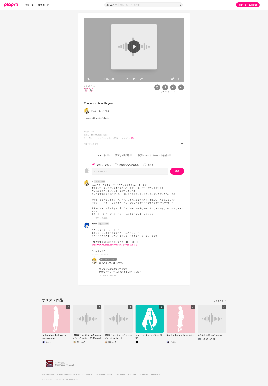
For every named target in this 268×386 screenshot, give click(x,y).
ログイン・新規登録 (248, 4)
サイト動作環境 (48, 374)
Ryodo (94, 223)
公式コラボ (43, 4)
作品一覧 (29, 4)
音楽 (132, 138)
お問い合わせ (120, 374)
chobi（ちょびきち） (108, 259)
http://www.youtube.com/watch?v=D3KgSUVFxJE (114, 244)
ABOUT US (155, 374)
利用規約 (88, 374)
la (92, 181)
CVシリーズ (133, 374)
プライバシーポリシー (103, 374)
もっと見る (218, 300)
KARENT (144, 374)
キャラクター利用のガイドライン (69, 374)
